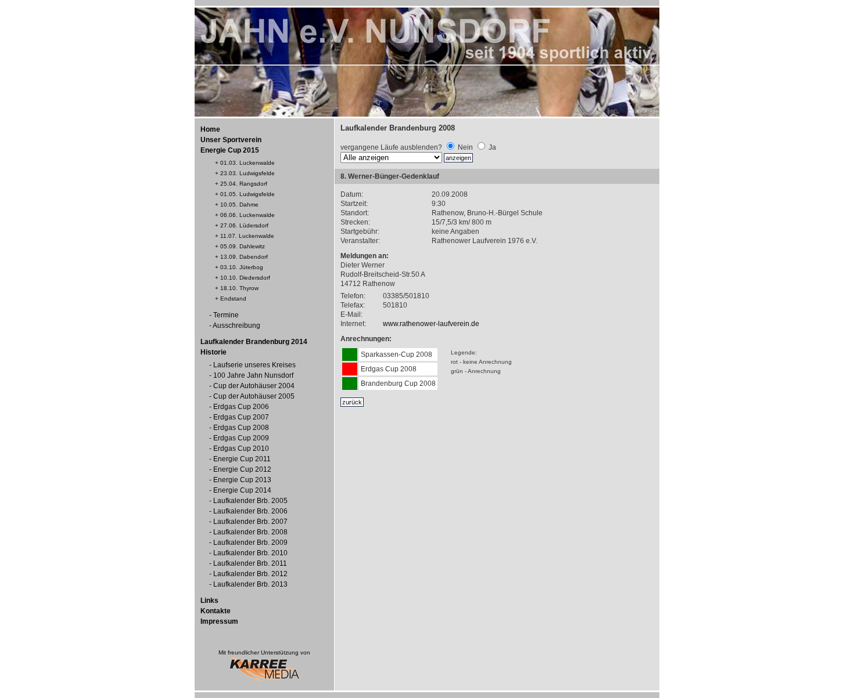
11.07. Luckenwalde (247, 236)
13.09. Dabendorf (244, 257)
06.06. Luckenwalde (247, 215)
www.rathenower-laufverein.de (431, 324)
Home (210, 129)
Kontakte (215, 611)
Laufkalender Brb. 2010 (250, 553)
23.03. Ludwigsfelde (247, 173)
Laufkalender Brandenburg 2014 (253, 342)
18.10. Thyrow (239, 288)
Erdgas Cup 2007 (241, 417)
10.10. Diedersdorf (245, 277)
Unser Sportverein (230, 140)
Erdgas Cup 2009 (241, 438)
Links (209, 600)
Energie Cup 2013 (242, 480)
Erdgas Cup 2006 (241, 407)
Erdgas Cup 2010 (241, 448)
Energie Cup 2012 (242, 469)
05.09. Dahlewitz (242, 246)
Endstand (233, 298)
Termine (226, 315)
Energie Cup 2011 (242, 459)
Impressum (219, 621)
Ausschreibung (236, 325)
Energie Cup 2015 (229, 150)
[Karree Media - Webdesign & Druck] (264, 680)
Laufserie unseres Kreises (254, 365)
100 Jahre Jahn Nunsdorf (253, 375)
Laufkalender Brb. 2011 (250, 563)
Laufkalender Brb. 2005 (250, 501)
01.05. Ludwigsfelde (247, 194)
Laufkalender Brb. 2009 (250, 542)
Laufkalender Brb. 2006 (250, 511)
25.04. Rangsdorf (243, 183)
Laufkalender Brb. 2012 (250, 574)
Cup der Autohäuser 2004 (254, 386)
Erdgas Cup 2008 (241, 428)
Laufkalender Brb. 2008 (250, 532)
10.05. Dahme (239, 204)
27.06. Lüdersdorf (244, 225)
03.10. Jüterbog (241, 267)
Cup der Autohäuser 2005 (254, 396)
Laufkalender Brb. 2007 (250, 522)
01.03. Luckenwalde (247, 163)
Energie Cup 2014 (242, 490)
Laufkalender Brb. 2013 (250, 584)
